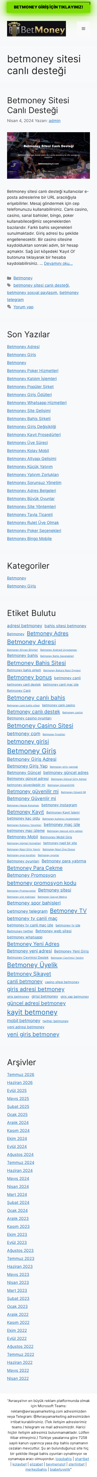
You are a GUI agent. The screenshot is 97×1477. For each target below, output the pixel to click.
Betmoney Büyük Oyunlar (31, 498)
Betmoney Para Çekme (35, 868)
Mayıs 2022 (18, 1370)
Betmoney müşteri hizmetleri (24, 843)
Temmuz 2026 (20, 1074)
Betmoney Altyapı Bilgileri (22, 649)
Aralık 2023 (18, 1218)
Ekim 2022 (17, 1330)
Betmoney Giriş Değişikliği (31, 426)
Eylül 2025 (17, 1090)
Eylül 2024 (17, 1146)
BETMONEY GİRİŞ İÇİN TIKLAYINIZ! (48, 7)
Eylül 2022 (17, 1338)
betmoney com (23, 733)
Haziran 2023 (20, 1266)
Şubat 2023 (18, 1298)
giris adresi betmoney (36, 989)
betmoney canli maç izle (61, 684)
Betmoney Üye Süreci (27, 442)
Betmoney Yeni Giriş (71, 951)
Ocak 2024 (17, 1210)
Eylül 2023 (17, 1242)
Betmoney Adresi (23, 346)
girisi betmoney (45, 996)
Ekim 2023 (17, 1234)
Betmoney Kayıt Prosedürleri (34, 434)
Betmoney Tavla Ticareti (30, 514)
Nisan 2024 (18, 1186)
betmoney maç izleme (26, 830)
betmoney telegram (27, 911)
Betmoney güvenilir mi (33, 791)
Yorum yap (23, 307)
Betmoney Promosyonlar (21, 890)
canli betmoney (25, 981)
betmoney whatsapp (24, 937)
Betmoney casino (72, 712)
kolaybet (19, 1464)
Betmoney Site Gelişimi (29, 410)
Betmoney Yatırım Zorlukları (33, 474)
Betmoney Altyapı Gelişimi (31, 458)
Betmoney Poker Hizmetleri (32, 370)
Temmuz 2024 (20, 1162)
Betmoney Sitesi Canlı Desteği (38, 105)
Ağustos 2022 (20, 1346)
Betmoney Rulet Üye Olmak (33, 522)
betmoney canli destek (24, 684)
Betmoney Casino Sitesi (40, 725)
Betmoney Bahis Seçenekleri (57, 656)
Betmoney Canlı (19, 690)
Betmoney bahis (22, 655)
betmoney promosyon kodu (41, 883)
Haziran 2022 (19, 1362)
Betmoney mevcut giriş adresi (65, 831)
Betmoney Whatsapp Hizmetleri (37, 402)
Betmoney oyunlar (48, 855)
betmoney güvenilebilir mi (26, 785)
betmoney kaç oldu (23, 818)
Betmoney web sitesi (54, 931)
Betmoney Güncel (24, 772)
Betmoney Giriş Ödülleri (29, 394)
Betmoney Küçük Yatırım (30, 466)
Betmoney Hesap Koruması (23, 805)
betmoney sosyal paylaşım (32, 292)
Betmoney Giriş (21, 354)
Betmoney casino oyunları (29, 718)
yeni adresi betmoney (25, 1027)
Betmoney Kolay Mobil (28, 450)
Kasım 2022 (18, 1322)
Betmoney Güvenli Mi (73, 792)
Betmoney (22, 278)
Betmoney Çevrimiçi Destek (27, 957)
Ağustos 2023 (20, 1250)
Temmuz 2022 (20, 1354)
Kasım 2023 (18, 1226)
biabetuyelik (60, 1469)
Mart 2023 (17, 1290)
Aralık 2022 (17, 1314)
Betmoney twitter (20, 931)
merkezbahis (36, 1469)
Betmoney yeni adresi (29, 951)
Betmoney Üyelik (32, 965)
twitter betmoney (56, 1021)
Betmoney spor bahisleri (34, 903)
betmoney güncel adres (66, 772)
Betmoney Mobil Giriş (56, 837)
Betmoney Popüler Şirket (30, 386)
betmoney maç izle (62, 824)
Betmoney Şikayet (29, 974)
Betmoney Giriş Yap (27, 766)
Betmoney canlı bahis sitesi (23, 705)
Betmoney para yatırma (64, 860)
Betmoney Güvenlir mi (31, 798)
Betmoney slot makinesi (21, 896)
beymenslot (55, 1464)
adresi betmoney (24, 625)
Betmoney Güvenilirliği (61, 785)
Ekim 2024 (17, 1138)
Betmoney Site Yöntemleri (31, 506)
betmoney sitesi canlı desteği (41, 285)
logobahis (64, 1459)
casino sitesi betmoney (62, 982)
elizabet (36, 1464)
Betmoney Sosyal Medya (52, 896)
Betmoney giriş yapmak (64, 766)
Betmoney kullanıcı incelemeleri (61, 818)
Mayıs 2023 (18, 1274)
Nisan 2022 (18, 1378)
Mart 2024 (17, 1194)
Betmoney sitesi (54, 890)
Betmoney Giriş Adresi (32, 759)
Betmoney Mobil (22, 836)
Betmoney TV (68, 910)
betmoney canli (67, 678)
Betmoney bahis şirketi (24, 670)
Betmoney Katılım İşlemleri (32, 378)
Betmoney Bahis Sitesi (36, 662)
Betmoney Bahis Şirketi (29, 418)
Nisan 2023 (18, 1282)
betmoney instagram (59, 805)
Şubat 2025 (18, 1106)
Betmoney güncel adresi (28, 778)
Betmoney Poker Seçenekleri (34, 530)
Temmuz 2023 (20, 1258)
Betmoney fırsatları (54, 734)
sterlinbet (77, 1464)
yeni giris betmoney (33, 1034)
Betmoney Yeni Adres (33, 944)
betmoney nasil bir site (60, 843)
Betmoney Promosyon (31, 875)
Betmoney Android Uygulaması (58, 649)
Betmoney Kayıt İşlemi (63, 812)
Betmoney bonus (29, 677)
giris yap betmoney (75, 996)
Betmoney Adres (48, 633)
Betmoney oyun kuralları (21, 855)
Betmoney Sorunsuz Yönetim (34, 482)
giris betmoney (18, 996)
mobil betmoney (23, 1020)
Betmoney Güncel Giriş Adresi (69, 779)
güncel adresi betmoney (36, 1003)
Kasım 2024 (18, 1130)
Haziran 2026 (20, 1082)
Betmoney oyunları (23, 861)
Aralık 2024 (18, 1122)
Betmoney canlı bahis (36, 697)
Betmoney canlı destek (33, 712)
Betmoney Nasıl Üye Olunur (59, 849)
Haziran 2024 (20, 1170)
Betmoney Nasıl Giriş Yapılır (23, 849)
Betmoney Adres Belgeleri (31, 490)
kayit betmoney (32, 1012)
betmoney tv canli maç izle (30, 925)
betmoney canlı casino (58, 705)
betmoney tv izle (68, 925)
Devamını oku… (58, 263)
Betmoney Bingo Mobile (29, 538)
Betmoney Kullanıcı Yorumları (24, 825)
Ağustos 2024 (20, 1154)
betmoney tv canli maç (32, 918)
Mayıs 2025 (18, 1098)
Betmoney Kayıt (25, 812)
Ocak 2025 (17, 1114)
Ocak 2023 (17, 1306)
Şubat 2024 (18, 1202)
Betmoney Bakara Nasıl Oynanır (62, 670)
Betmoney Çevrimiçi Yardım (67, 957)
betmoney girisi (28, 741)
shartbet (82, 1459)
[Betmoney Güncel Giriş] (36, 28)
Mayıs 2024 (18, 1178)
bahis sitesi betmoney (65, 625)
